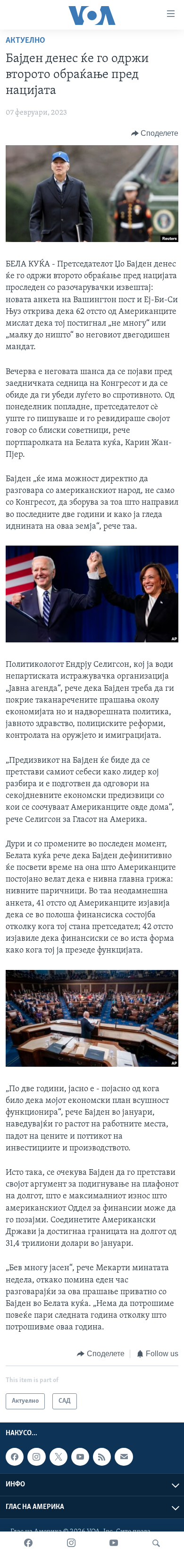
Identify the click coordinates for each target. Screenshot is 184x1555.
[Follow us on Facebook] (15, 1457)
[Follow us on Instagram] (36, 1457)
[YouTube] (113, 1543)
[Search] (156, 1543)
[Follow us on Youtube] (80, 1457)
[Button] (155, 133)
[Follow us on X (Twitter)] (58, 1457)
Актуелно (25, 41)
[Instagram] (71, 1543)
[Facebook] (28, 1543)
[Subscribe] (124, 1457)
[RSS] (102, 1457)
